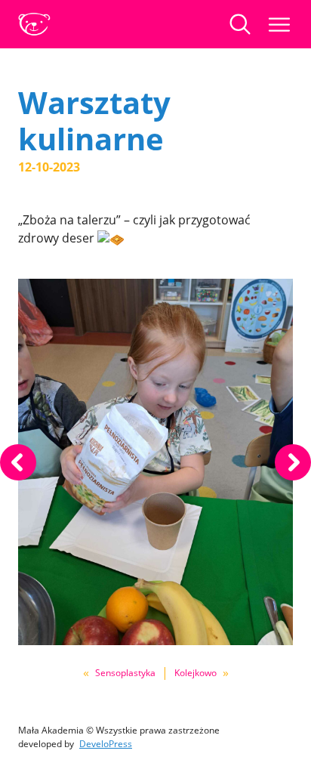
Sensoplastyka (125, 672)
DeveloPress (105, 743)
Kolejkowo (195, 672)
